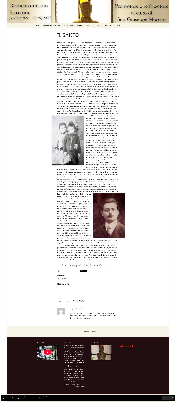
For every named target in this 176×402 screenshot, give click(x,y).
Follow (62, 271)
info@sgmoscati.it (126, 346)
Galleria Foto (108, 26)
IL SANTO (96, 26)
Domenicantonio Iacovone (51, 26)
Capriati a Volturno (83, 26)
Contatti (118, 26)
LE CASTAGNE (68, 26)
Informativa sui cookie (42, 398)
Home (37, 26)
